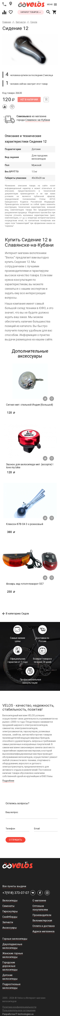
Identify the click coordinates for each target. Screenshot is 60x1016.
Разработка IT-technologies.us (18, 1014)
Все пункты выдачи (14, 886)
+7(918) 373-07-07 (15, 893)
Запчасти (21, 22)
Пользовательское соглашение (19, 1010)
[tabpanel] (30, 49)
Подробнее (8, 780)
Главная (6, 22)
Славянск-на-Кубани (37, 120)
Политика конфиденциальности (19, 1007)
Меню (50, 4)
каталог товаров (30, 12)
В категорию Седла (17, 613)
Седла (33, 22)
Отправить (15, 840)
